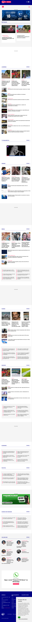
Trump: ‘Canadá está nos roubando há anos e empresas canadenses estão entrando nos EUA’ (23, 354)
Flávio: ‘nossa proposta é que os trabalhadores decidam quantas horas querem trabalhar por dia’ (22, 479)
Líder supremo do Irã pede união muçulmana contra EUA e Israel (22, 349)
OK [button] (19, 617)
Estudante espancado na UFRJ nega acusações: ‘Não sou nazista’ (9, 270)
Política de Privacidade (15, 603)
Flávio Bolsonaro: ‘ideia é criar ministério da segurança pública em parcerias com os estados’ (23, 482)
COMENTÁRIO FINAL (5, 35)
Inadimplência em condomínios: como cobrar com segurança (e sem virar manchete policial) (8, 561)
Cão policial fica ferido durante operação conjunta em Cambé (19, 89)
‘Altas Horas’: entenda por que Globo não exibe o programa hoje (9, 518)
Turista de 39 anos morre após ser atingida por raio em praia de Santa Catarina (23, 278)
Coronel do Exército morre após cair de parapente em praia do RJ (23, 274)
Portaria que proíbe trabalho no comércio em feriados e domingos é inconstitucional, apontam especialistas (23, 544)
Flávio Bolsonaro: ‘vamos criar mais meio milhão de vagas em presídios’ (9, 482)
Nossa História (14, 599)
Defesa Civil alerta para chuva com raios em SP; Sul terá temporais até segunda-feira (23, 271)
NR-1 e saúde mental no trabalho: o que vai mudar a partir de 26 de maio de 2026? (10, 543)
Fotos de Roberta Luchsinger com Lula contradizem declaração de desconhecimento (26, 244)
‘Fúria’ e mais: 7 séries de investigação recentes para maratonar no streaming (22, 518)
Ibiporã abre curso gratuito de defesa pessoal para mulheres (6, 179)
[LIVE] (16, 150)
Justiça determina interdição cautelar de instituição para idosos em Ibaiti (16, 179)
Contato (13, 600)
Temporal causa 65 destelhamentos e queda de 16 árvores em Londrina (23, 36)
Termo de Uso (14, 605)
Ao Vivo (13, 602)
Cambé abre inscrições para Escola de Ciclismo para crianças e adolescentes (16, 83)
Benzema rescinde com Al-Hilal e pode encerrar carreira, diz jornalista (9, 407)
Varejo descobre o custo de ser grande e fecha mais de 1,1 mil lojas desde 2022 (9, 456)
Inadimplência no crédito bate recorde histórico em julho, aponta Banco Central (5, 245)
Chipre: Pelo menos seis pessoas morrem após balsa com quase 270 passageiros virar (9, 358)
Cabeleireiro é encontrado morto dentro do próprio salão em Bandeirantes (26, 180)
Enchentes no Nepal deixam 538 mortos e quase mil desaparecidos (6, 324)
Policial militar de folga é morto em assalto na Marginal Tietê (9, 274)
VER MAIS (27, 66)
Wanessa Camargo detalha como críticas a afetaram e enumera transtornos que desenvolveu (23, 526)
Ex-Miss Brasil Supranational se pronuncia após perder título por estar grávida (8, 522)
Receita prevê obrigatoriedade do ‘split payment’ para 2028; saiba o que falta (9, 452)
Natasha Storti (9, 540)
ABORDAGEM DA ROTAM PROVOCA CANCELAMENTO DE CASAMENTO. (8, 38)
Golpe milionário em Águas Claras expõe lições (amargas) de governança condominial (7, 553)
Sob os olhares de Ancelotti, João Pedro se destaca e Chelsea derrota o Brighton (23, 415)
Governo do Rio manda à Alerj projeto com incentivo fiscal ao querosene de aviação (22, 460)
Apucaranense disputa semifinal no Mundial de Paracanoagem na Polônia (16, 381)
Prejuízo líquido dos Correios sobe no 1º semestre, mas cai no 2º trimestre (23, 456)
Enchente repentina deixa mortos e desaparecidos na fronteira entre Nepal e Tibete (26, 324)
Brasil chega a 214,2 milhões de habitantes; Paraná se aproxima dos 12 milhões (16, 245)
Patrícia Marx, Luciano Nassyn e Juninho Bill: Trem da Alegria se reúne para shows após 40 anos (22, 522)
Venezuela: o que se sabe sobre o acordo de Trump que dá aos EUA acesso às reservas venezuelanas (23, 358)
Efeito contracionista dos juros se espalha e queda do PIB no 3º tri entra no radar (23, 452)
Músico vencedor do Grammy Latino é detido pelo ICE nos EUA (8, 526)
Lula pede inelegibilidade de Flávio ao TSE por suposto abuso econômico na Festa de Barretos (9, 475)
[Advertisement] (16, 57)
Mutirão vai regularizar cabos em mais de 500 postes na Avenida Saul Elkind (26, 83)
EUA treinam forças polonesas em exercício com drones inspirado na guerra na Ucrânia (9, 350)
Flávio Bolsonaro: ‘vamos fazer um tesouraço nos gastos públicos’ (9, 478)
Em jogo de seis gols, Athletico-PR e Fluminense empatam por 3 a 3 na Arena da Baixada (23, 411)
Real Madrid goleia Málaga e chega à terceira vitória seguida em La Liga (22, 407)
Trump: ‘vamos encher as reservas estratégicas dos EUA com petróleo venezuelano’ (9, 354)
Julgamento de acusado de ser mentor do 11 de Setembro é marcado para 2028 (16, 324)
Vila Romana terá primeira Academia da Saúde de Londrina (18, 99)
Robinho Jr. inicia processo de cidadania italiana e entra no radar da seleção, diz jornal (9, 411)
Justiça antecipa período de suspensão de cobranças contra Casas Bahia (8, 460)
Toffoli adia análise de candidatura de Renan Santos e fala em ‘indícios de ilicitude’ (23, 475)
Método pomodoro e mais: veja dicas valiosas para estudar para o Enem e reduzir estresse (9, 278)
